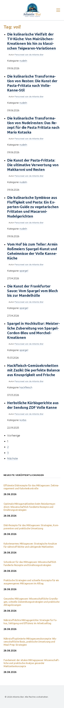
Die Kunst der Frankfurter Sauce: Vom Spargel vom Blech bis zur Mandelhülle (32, 290)
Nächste (12, 458)
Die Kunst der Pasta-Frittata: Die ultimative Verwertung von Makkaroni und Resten (32, 165)
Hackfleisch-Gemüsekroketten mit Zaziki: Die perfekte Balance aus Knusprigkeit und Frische (33, 370)
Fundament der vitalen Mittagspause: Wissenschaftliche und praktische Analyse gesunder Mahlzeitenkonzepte (32, 663)
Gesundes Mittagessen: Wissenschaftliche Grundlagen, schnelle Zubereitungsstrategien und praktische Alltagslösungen (32, 601)
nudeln (23, 60)
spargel (23, 270)
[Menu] (58, 10)
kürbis (22, 420)
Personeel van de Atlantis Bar (29, 54)
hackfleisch (25, 387)
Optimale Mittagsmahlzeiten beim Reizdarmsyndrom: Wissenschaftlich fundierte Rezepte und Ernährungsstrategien (30, 506)
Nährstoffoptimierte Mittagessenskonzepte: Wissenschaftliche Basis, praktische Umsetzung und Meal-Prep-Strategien (30, 641)
